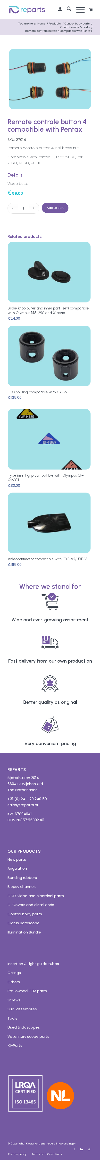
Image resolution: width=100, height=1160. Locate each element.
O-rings (14, 972)
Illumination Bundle (24, 932)
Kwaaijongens (36, 1143)
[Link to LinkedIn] (81, 1149)
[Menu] (78, 9)
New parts (17, 859)
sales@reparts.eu (23, 804)
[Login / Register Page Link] (57, 9)
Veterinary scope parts (28, 1036)
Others (14, 981)
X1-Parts (15, 1045)
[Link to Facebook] (74, 1149)
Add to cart (55, 208)
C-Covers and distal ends (31, 904)
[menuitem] (57, 9)
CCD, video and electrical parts (36, 895)
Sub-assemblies (22, 1009)
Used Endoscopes (24, 1027)
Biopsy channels (22, 886)
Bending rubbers (22, 877)
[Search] (66, 9)
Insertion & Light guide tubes (33, 963)
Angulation (17, 868)
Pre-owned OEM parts (27, 990)
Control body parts (25, 914)
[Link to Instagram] (88, 1149)
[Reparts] (41, 9)
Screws (14, 1000)
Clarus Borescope (24, 922)
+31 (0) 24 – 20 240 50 (27, 798)
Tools (12, 1018)
